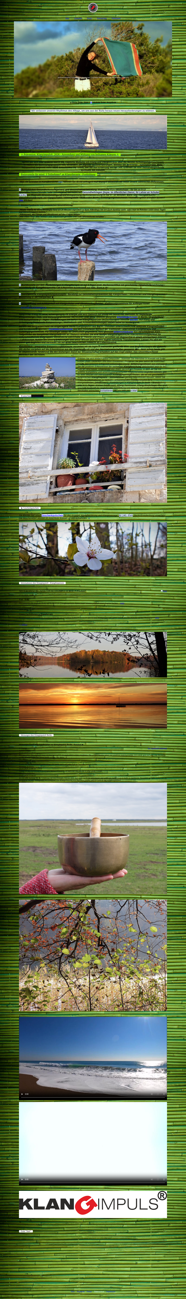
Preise (89, 18)
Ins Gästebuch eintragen (157, 748)
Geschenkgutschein (52, 515)
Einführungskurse (123, 331)
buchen (134, 319)
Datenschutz (102, 18)
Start (67, 18)
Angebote (78, 18)
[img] (93, 7)
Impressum (116, 18)
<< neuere (23, 625)
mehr (122, 603)
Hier (21, 200)
